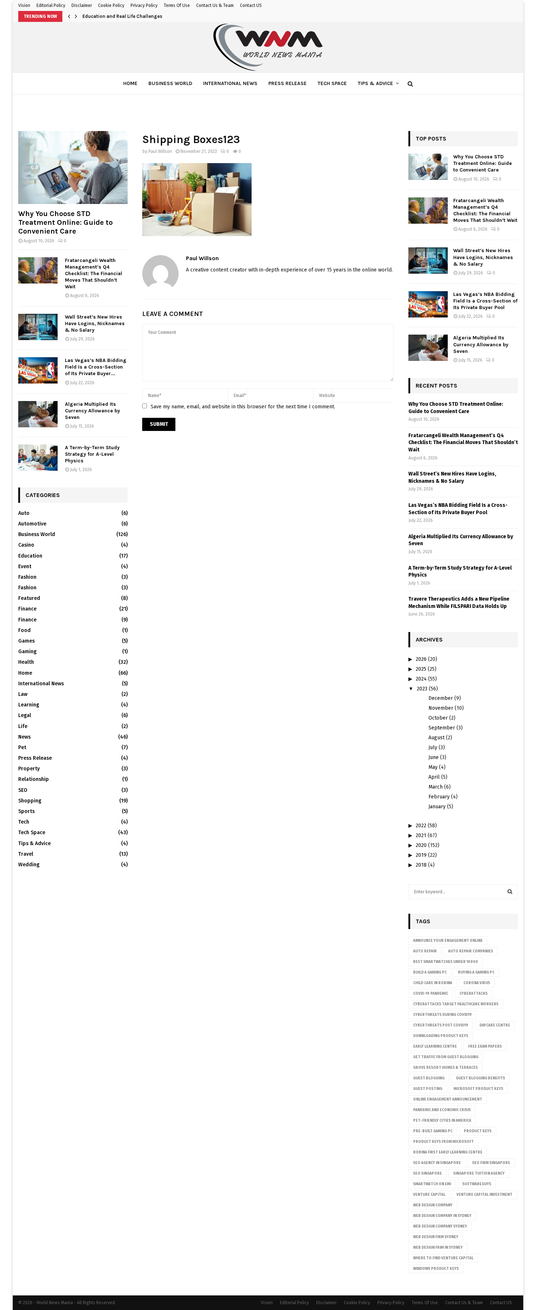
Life (22, 726)
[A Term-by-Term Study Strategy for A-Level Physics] (38, 457)
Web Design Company (433, 1205)
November (440, 708)
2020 (421, 845)
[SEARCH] (510, 892)
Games (26, 641)
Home (130, 83)
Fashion (27, 577)
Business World (170, 83)
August (436, 738)
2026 (421, 659)
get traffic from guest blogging (445, 1057)
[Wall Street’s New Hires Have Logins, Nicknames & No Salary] (38, 327)
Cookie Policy (111, 5)
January (437, 807)
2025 (421, 669)
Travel (25, 854)
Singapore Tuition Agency (479, 1173)
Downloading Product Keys (440, 1036)
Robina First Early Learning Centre (447, 1152)
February (439, 797)
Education (30, 556)
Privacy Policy (144, 5)
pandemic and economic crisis (442, 1110)
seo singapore (427, 1173)
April (434, 777)
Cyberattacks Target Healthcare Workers (455, 1004)
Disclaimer (81, 5)
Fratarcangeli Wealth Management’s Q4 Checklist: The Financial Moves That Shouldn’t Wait (93, 273)
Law (22, 694)
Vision (24, 5)
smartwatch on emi (432, 1184)
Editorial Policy (50, 5)
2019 (421, 855)
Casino (26, 545)
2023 (422, 689)
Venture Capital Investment (484, 1195)
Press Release (287, 83)
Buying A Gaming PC (476, 972)
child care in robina (432, 983)
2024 (421, 679)
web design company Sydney (440, 1226)
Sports (26, 811)
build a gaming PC (430, 972)
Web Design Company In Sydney (442, 1216)
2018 (421, 865)
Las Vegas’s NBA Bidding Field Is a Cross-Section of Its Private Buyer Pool (485, 301)
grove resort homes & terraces (445, 1068)
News (24, 737)
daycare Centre (494, 1025)
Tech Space (332, 83)
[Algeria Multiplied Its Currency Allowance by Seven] (38, 414)
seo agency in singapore (437, 1163)
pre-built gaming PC (433, 1131)
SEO (22, 790)
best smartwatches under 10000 (445, 962)
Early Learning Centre (435, 1046)
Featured (29, 598)
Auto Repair (425, 951)
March (435, 787)
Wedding (28, 865)
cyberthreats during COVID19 (442, 1015)
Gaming (27, 651)
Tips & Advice (375, 83)
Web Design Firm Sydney (435, 1237)
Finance (27, 609)
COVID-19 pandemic (430, 993)
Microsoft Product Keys (478, 1089)
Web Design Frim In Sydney (438, 1247)
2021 (421, 835)
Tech (23, 822)
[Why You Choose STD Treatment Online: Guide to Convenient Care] (73, 167)
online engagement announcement (447, 1099)
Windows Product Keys (436, 1269)
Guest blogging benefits (480, 1078)
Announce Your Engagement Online (448, 941)
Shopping (29, 801)
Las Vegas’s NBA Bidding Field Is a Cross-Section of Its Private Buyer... (96, 367)
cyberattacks (473, 993)
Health (26, 662)
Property (29, 769)
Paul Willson (160, 151)
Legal (24, 715)
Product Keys (478, 1131)
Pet (22, 747)
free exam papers (485, 1046)
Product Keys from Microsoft (443, 1142)
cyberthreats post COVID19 (440, 1025)
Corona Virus (476, 983)
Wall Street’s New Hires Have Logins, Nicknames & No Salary (95, 323)
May (433, 767)
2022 (421, 825)
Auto (24, 513)
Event (24, 566)
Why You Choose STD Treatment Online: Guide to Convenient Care (65, 222)
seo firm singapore (491, 1163)
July (432, 747)
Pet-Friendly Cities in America (442, 1120)
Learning (28, 705)
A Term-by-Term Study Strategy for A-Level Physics (92, 454)
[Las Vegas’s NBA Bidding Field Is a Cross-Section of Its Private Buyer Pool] (38, 370)
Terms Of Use (177, 5)
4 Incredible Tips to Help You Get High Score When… (140, 16)
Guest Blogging (428, 1078)
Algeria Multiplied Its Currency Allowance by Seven (92, 410)
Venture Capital (429, 1195)
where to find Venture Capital (443, 1258)
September (441, 728)
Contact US (251, 5)
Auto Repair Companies (470, 951)
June (433, 757)
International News (230, 83)
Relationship (33, 779)
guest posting (427, 1089)
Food (24, 630)
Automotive (32, 524)
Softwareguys (476, 1184)
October (438, 718)
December (440, 698)
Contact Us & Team (215, 5)
